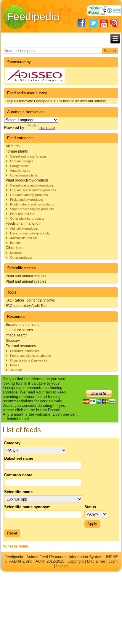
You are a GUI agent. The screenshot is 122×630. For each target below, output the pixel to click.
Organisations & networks (28, 360)
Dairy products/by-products (30, 233)
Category (12, 443)
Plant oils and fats (22, 214)
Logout (62, 565)
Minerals (16, 253)
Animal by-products (24, 228)
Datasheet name (18, 458)
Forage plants (17, 151)
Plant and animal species (26, 281)
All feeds (13, 146)
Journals (16, 370)
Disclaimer (96, 561)
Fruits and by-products (26, 199)
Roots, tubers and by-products (32, 204)
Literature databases (25, 351)
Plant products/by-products (27, 180)
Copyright (76, 561)
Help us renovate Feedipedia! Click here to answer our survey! (56, 101)
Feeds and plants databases (30, 355)
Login (113, 561)
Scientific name (18, 492)
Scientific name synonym (27, 507)
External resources (21, 346)
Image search (17, 335)
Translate (47, 127)
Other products (21, 257)
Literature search (19, 330)
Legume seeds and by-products (33, 190)
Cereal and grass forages (28, 156)
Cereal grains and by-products (32, 185)
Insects (15, 242)
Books (14, 365)
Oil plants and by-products (29, 195)
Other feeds (15, 248)
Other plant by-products (27, 218)
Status (90, 507)
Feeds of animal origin (23, 223)
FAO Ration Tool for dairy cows (30, 300)
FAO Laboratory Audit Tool (26, 306)
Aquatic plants (20, 170)
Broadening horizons (22, 325)
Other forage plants (24, 175)
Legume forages (21, 161)
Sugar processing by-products (32, 209)
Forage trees (19, 166)
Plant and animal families (26, 276)
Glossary (13, 341)
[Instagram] (114, 23)
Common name (18, 475)
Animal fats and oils (24, 238)
